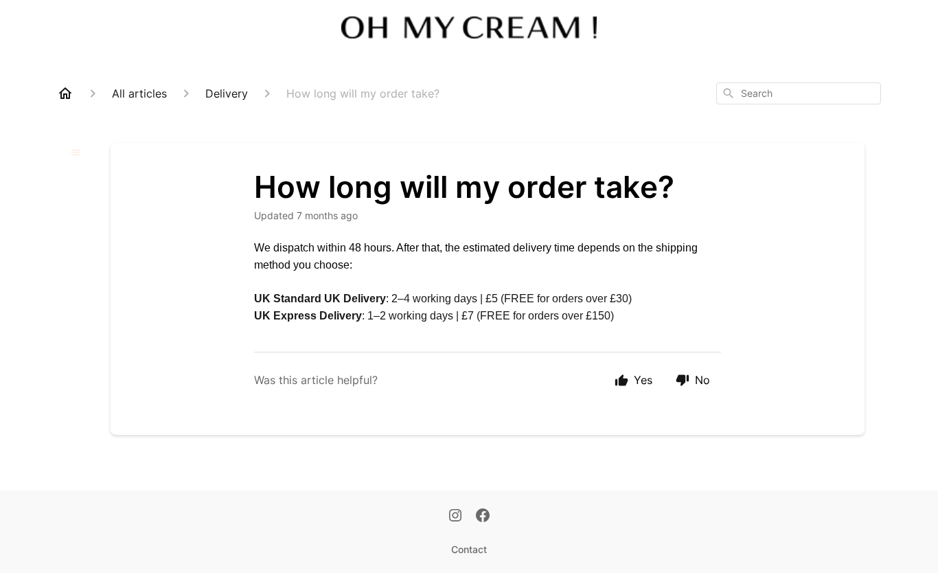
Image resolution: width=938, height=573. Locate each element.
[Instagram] (455, 516)
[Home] (65, 93)
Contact (469, 549)
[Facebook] (482, 516)
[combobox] (798, 93)
